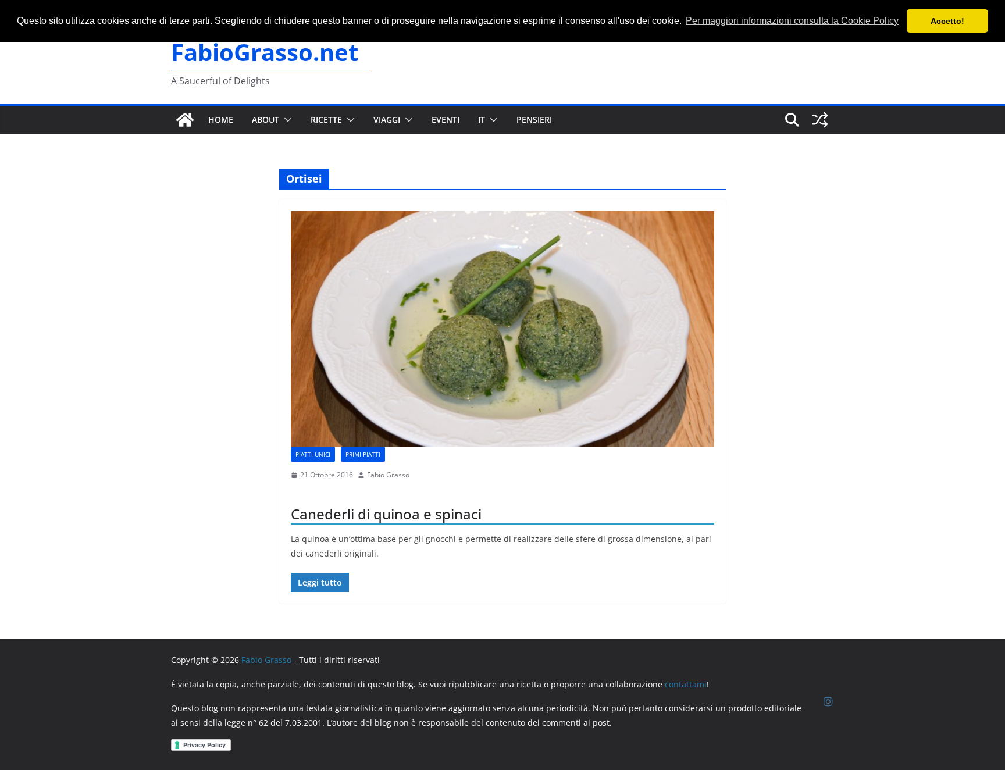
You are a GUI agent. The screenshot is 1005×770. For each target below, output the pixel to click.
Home (220, 119)
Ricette (326, 119)
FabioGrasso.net (264, 52)
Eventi (445, 119)
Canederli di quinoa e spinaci (386, 513)
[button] (285, 120)
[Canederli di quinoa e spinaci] (502, 329)
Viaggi (386, 119)
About (265, 119)
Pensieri (534, 119)
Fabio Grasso (388, 475)
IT (481, 119)
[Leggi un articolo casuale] (820, 120)
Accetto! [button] (947, 21)
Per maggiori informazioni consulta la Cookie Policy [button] (792, 21)
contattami (686, 684)
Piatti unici (312, 454)
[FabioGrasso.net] (185, 120)
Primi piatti (362, 454)
